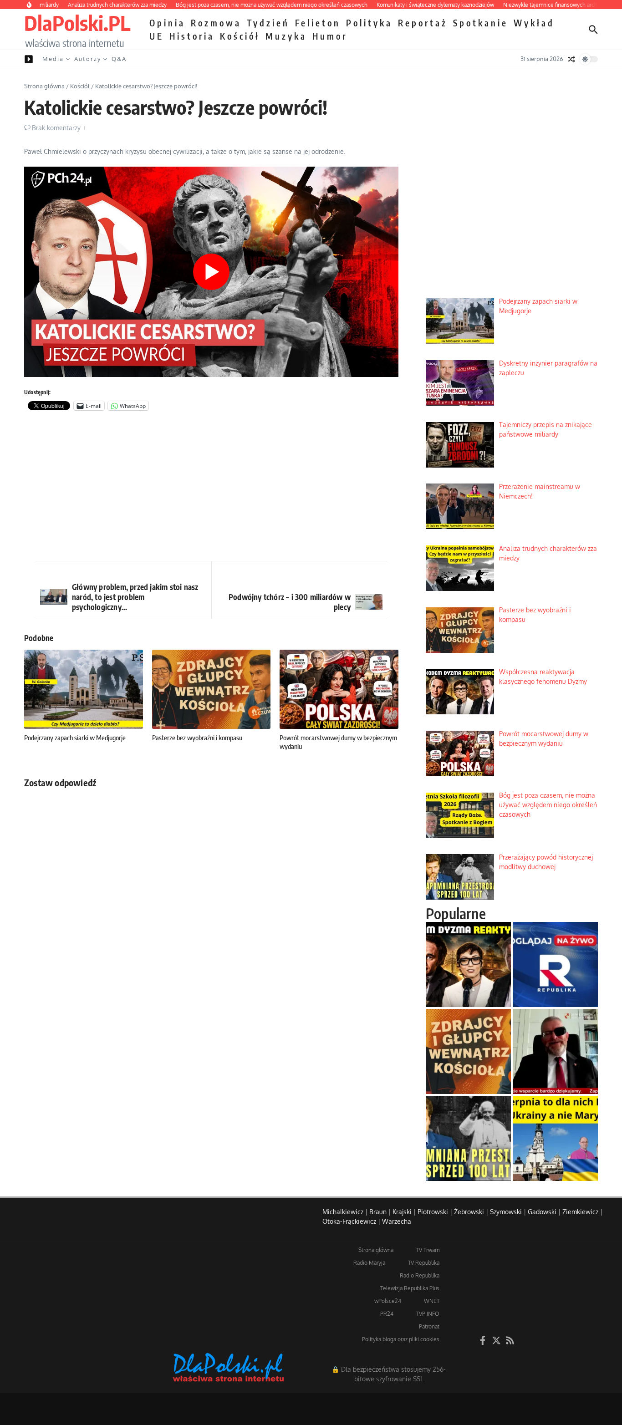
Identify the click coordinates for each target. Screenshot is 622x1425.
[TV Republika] (555, 964)
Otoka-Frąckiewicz (349, 1221)
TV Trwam (427, 1250)
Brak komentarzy (56, 128)
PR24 (386, 1313)
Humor (329, 36)
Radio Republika (419, 1275)
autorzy (87, 58)
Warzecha (396, 1221)
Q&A (119, 58)
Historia (191, 36)
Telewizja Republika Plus (409, 1288)
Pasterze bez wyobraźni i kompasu (197, 737)
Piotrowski (433, 1212)
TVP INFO (427, 1313)
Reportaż (423, 22)
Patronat (429, 1326)
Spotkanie (480, 22)
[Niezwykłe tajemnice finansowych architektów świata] (555, 1051)
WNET (431, 1301)
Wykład (534, 22)
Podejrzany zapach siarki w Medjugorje (75, 737)
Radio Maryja (369, 1262)
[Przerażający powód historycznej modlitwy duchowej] (468, 1138)
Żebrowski (469, 1212)
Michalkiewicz (342, 1212)
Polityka (369, 22)
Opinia (167, 22)
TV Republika (423, 1262)
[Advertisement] (211, 488)
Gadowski (542, 1212)
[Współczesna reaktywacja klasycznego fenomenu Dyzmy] (468, 964)
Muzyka (286, 36)
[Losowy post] (571, 59)
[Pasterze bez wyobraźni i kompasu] (468, 1051)
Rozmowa (216, 22)
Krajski (402, 1212)
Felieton (318, 22)
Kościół (240, 36)
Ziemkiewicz (580, 1212)
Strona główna (44, 86)
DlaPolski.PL (77, 23)
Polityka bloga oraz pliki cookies (400, 1339)
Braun (378, 1212)
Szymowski (506, 1212)
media (53, 58)
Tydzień (268, 22)
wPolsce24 (387, 1301)
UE (156, 36)
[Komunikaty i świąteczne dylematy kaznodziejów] (555, 1138)
